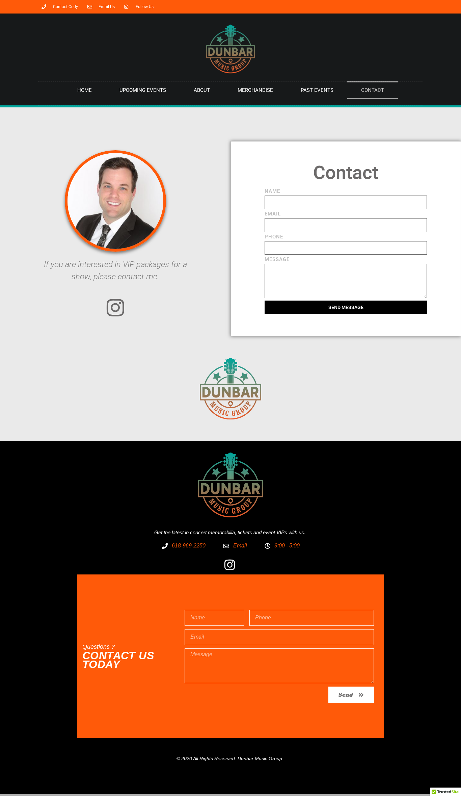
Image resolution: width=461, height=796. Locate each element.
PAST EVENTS (317, 90)
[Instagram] (115, 307)
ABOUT (202, 90)
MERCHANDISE (255, 90)
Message (277, 259)
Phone (274, 237)
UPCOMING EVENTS (142, 90)
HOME (84, 90)
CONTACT (372, 90)
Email (273, 214)
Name (272, 191)
